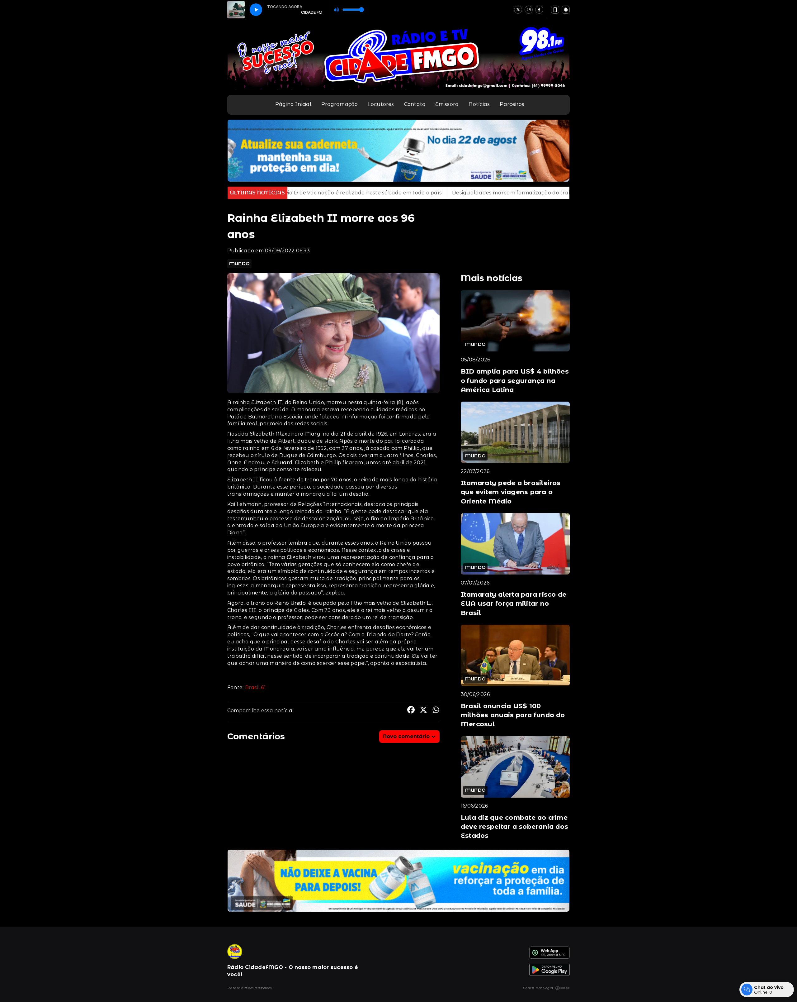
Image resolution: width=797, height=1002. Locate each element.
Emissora (447, 104)
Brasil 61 (255, 687)
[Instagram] (529, 10)
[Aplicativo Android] (566, 10)
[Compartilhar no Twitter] (423, 711)
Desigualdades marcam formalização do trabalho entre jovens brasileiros (425, 193)
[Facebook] (539, 10)
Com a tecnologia (538, 988)
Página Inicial (293, 104)
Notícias (479, 104)
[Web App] (555, 10)
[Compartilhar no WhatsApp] (436, 711)
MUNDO (239, 263)
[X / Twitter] (518, 10)
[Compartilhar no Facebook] (411, 711)
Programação (339, 104)
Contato (415, 104)
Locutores (381, 104)
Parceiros (512, 104)
